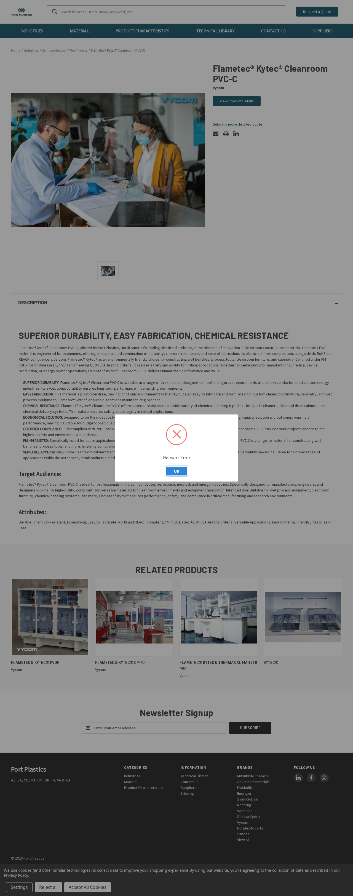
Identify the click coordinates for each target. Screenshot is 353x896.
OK (176, 471)
